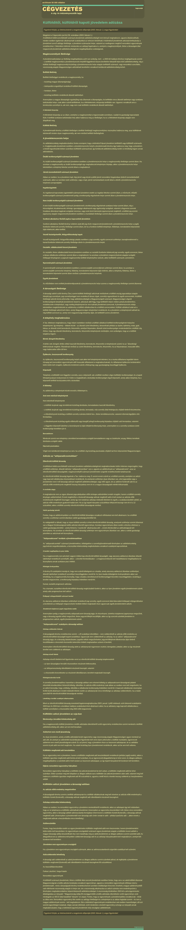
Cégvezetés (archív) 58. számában (65, 35)
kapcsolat (139, 8)
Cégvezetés (62, 9)
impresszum (139, 927)
